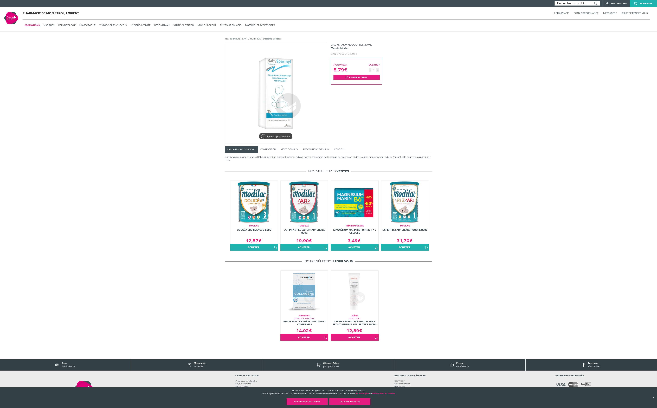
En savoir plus (362, 393)
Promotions (32, 25)
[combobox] (573, 3)
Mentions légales (402, 384)
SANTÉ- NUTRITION (183, 25)
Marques (49, 25)
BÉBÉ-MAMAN (162, 25)
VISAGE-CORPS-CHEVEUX (113, 25)
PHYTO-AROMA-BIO (230, 25)
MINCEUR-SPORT (207, 25)
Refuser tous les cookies (383, 393)
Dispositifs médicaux (272, 39)
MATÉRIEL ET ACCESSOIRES (260, 25)
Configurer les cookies (307, 401)
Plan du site (399, 386)
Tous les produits (232, 39)
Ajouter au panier (358, 77)
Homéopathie (87, 25)
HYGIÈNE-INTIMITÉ (141, 25)
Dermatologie (67, 25)
